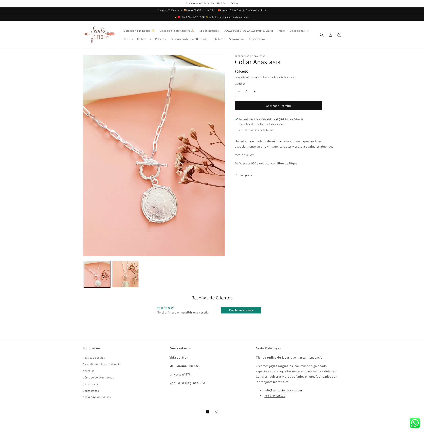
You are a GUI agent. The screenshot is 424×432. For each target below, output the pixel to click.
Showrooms (90, 384)
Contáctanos (91, 391)
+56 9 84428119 (275, 395)
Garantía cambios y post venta (102, 364)
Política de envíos (94, 357)
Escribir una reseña (241, 310)
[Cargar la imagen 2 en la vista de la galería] (125, 274)
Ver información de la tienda (256, 130)
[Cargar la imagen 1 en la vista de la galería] (97, 274)
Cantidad (240, 83)
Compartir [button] (245, 175)
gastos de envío (248, 77)
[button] (298, 31)
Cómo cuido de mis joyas (98, 377)
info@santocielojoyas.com (283, 390)
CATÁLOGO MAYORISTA (97, 397)
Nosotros (88, 371)
